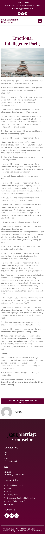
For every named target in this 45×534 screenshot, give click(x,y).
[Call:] (6, 453)
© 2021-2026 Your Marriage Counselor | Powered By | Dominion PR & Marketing (22, 530)
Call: (6, 458)
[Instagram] (25, 13)
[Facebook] (19, 13)
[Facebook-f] (6, 515)
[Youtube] (22, 13)
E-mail (7, 471)
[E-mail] (6, 466)
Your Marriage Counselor (9, 20)
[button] (40, 21)
